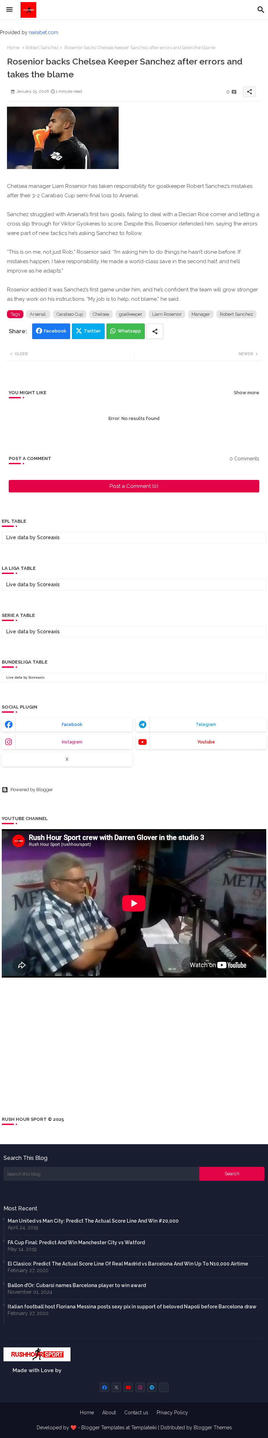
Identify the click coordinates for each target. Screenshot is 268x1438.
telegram (206, 724)
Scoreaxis (48, 537)
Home (13, 47)
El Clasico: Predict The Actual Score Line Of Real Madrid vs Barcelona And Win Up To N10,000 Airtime (128, 1264)
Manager (201, 314)
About (109, 1412)
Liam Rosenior (167, 314)
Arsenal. (38, 314)
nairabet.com (43, 32)
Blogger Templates (103, 1427)
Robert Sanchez (42, 47)
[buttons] (104, 1387)
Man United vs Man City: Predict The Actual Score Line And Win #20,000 (93, 1221)
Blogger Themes (213, 1427)
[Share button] (155, 331)
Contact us (136, 1412)
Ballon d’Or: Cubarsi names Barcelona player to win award (77, 1285)
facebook (72, 724)
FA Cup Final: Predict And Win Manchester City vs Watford (76, 1242)
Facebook (55, 331)
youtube (206, 742)
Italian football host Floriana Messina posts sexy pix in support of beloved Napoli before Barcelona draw (132, 1306)
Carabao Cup (70, 314)
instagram (72, 742)
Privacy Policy (172, 1412)
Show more (246, 392)
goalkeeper (130, 314)
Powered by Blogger (31, 789)
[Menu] (9, 10)
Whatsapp (129, 331)
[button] (261, 10)
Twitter (92, 331)
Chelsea (101, 314)
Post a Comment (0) (134, 486)
